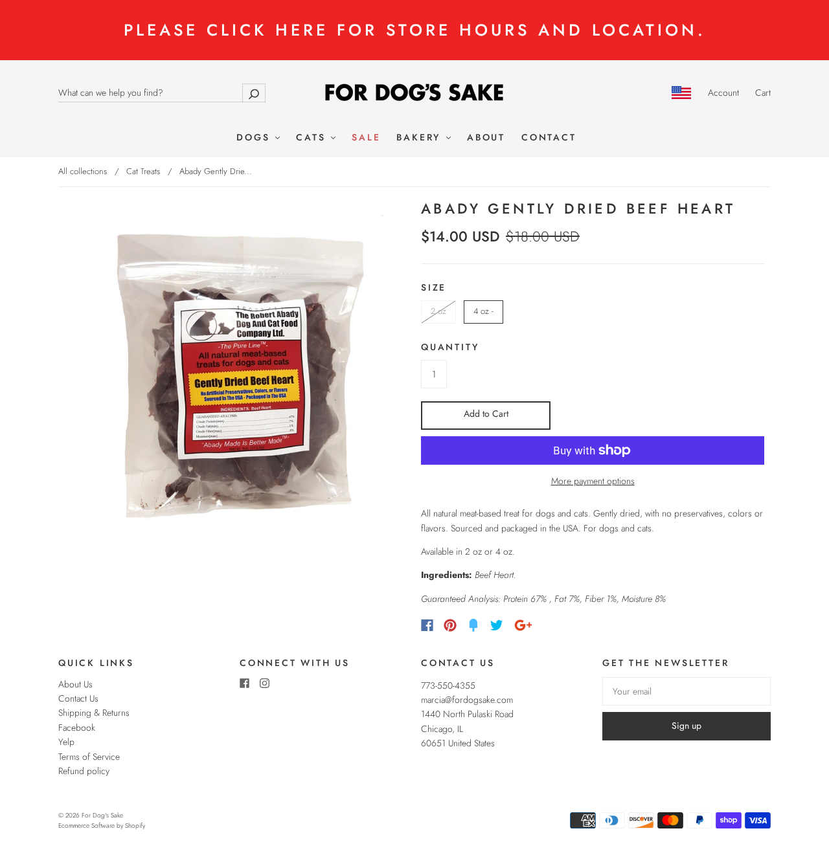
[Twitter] (496, 625)
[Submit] (254, 92)
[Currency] (682, 92)
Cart (763, 92)
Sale (366, 138)
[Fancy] (473, 625)
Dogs (255, 138)
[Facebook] (427, 625)
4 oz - (483, 311)
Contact (548, 138)
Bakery (420, 138)
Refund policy (83, 770)
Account (723, 92)
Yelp (66, 741)
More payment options (593, 480)
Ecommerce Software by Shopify (101, 825)
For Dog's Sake (102, 815)
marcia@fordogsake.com (467, 699)
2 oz (438, 311)
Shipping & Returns (94, 712)
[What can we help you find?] (162, 92)
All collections (82, 171)
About (486, 138)
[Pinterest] (450, 625)
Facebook (76, 727)
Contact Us (78, 698)
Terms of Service (89, 756)
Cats (313, 138)
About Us (75, 684)
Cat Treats (143, 171)
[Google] (523, 625)
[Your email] (686, 691)
